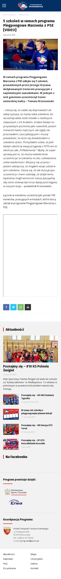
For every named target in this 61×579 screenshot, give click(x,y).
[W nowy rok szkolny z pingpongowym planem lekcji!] (11, 414)
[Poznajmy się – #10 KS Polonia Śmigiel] (30, 349)
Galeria (34, 563)
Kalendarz (8, 558)
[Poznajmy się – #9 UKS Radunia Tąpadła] (11, 399)
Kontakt (34, 568)
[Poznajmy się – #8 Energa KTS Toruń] (11, 429)
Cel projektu (36, 558)
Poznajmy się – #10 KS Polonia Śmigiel (26, 368)
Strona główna (9, 14)
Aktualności (24, 14)
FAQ (5, 563)
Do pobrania (9, 568)
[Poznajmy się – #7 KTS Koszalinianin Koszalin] (11, 444)
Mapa (33, 554)
